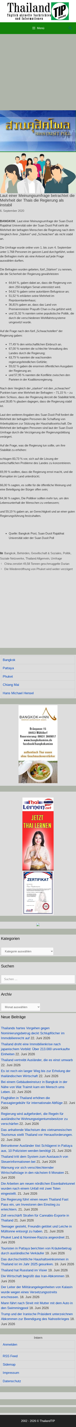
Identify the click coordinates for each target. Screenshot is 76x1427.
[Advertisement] (38, 72)
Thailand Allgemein (37, 558)
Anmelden (10, 1344)
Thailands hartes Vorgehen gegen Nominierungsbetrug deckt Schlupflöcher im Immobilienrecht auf (33, 1033)
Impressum (11, 1373)
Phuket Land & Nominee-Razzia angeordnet (33, 1237)
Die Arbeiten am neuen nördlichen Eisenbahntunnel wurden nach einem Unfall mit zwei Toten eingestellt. (38, 1188)
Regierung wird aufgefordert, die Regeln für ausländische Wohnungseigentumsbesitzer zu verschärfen (34, 1119)
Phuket (8, 676)
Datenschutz (12, 1381)
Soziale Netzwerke (12, 558)
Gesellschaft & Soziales (46, 553)
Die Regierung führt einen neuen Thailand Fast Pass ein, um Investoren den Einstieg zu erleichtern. (34, 1204)
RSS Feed (10, 1356)
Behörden (23, 553)
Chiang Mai (11, 685)
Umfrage (56, 558)
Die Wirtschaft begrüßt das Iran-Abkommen (32, 1276)
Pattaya (8, 668)
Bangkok (10, 553)
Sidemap (9, 1364)
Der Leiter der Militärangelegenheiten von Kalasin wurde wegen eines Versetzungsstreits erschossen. (36, 1292)
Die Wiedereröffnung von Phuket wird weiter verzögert (38, 569)
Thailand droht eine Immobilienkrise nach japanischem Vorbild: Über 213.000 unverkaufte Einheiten (35, 1049)
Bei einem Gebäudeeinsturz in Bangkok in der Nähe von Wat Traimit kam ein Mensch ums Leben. (34, 1087)
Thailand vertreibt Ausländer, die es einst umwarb (37, 1060)
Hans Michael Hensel (18, 693)
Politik (67, 553)
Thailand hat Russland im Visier (24, 1270)
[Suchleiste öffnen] (70, 28)
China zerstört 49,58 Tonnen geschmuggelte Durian (36, 563)
